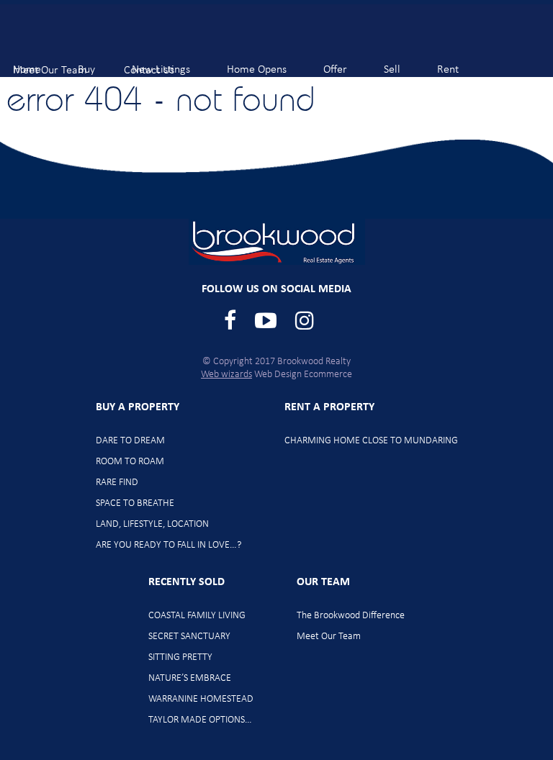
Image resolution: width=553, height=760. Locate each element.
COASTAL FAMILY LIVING (197, 615)
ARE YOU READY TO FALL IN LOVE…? (168, 545)
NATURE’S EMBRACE (189, 678)
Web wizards (226, 374)
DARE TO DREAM (130, 440)
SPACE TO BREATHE (135, 503)
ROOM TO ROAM (130, 461)
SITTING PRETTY (180, 657)
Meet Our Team (329, 636)
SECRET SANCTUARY (189, 636)
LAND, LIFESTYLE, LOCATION (152, 524)
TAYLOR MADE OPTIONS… (200, 720)
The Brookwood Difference (351, 615)
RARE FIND (117, 482)
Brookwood (87, 36)
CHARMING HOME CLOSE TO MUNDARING (371, 440)
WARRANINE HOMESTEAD (200, 699)
